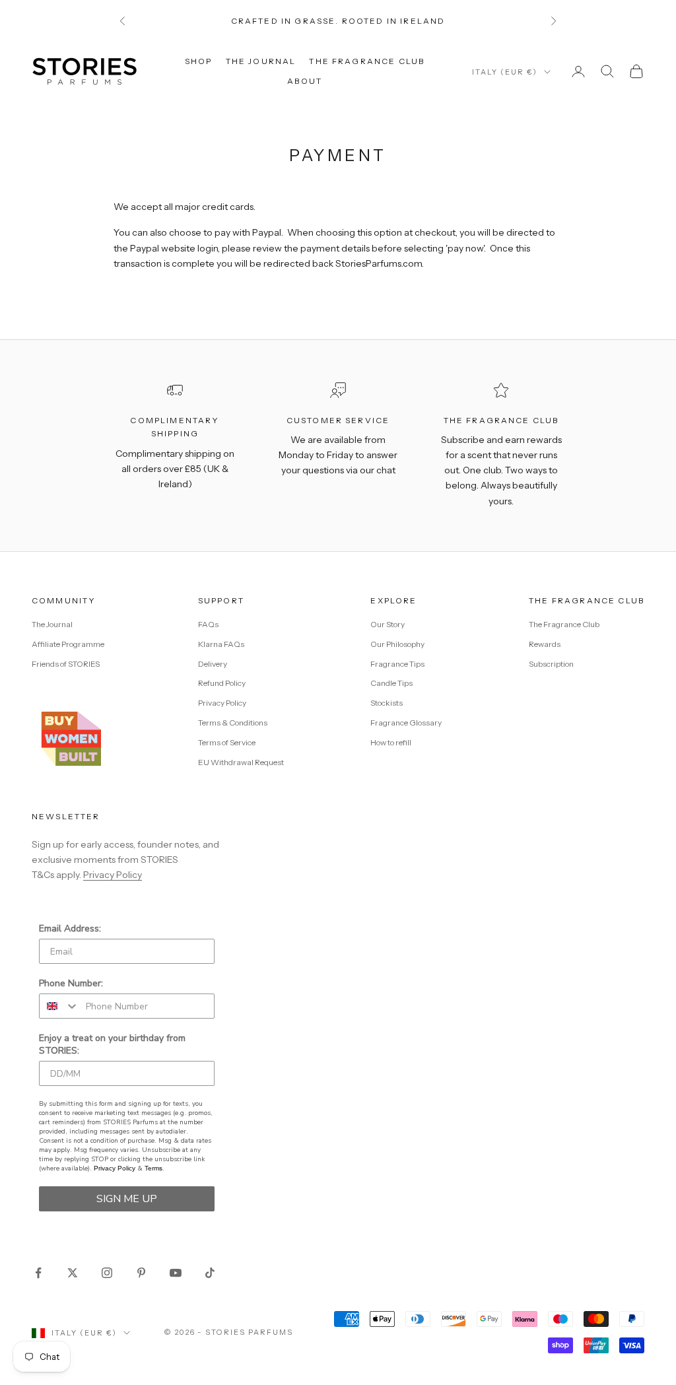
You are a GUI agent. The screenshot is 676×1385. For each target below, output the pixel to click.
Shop (199, 61)
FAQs (208, 624)
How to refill (390, 742)
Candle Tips (391, 683)
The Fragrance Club (366, 61)
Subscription (551, 664)
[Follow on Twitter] (72, 1272)
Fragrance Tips (397, 664)
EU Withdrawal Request (241, 762)
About (304, 81)
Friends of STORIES (66, 664)
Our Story (387, 624)
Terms (153, 1168)
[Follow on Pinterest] (141, 1272)
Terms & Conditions (232, 722)
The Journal (261, 61)
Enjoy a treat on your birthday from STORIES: (112, 1044)
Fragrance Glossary (406, 722)
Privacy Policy (222, 703)
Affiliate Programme (68, 644)
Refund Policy (222, 683)
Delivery (212, 664)
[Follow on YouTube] (175, 1272)
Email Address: (70, 928)
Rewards (544, 644)
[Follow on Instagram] (107, 1272)
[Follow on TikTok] (210, 1272)
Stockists (386, 703)
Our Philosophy (397, 644)
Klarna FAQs (221, 644)
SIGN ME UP (126, 1199)
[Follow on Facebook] (38, 1272)
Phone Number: (71, 983)
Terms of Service (226, 742)
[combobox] (59, 1006)
